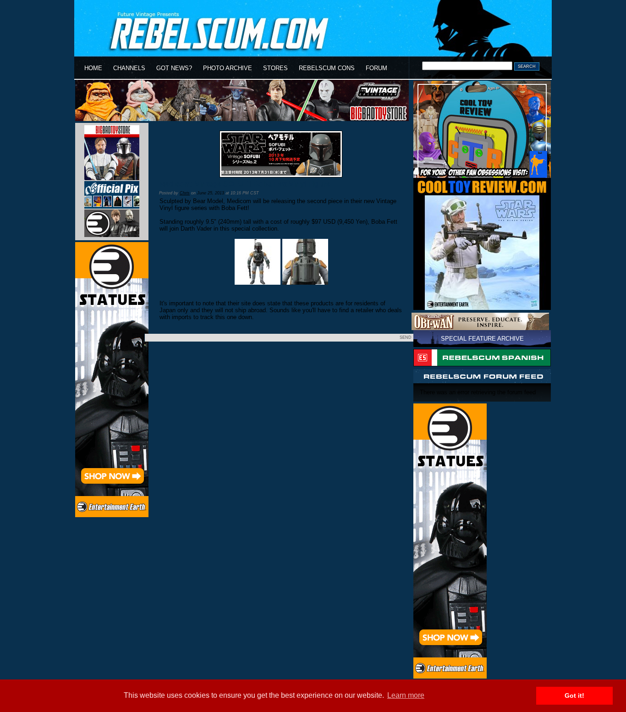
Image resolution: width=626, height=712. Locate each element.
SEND (406, 337)
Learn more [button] (405, 695)
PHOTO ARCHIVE (227, 68)
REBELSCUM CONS (327, 68)
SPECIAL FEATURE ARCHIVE (482, 338)
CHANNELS (129, 68)
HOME (93, 68)
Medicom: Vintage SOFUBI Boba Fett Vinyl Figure (244, 184)
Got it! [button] (574, 695)
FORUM (376, 68)
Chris (185, 193)
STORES (275, 68)
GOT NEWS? (174, 68)
